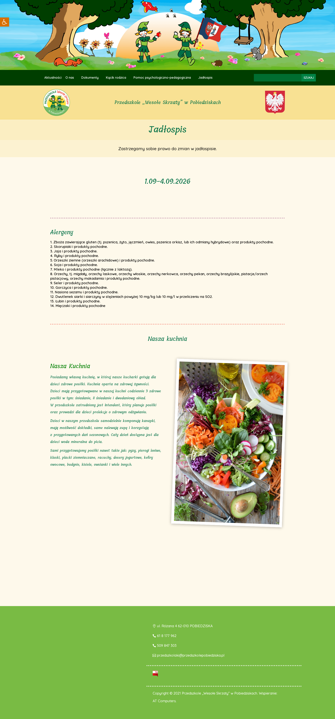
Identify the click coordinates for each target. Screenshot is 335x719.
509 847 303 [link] (167, 645)
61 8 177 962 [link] (166, 636)
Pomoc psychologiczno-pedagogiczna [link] (162, 78)
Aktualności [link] (53, 78)
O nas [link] (69, 78)
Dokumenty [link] (90, 78)
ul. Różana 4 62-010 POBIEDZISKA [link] (185, 626)
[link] (4, 22)
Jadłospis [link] (205, 78)
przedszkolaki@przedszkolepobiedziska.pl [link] (190, 655)
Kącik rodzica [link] (116, 78)
